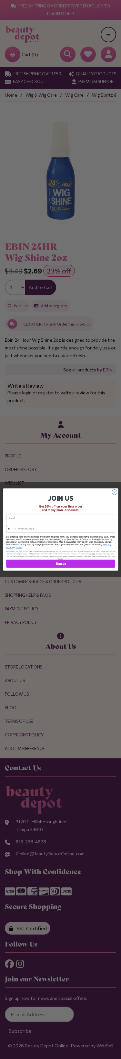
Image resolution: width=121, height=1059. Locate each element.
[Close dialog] (114, 492)
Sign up (60, 564)
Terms (18, 547)
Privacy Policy (102, 556)
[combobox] (11, 528)
